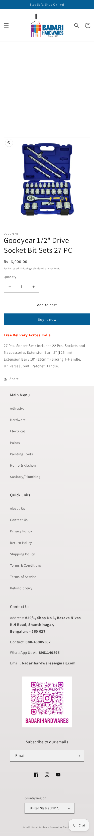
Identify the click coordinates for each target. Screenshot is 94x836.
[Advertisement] (47, 89)
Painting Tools (21, 454)
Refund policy (21, 588)
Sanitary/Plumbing (25, 476)
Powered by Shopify (60, 827)
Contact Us (19, 520)
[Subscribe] (78, 756)
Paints (15, 442)
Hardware (18, 419)
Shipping (25, 268)
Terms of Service (23, 576)
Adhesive (17, 408)
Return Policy (21, 542)
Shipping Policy (22, 554)
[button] (6, 25)
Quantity (10, 277)
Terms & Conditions (26, 565)
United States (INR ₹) (44, 808)
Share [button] (14, 378)
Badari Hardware (40, 827)
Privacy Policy (21, 531)
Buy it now (47, 319)
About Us (17, 508)
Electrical (17, 431)
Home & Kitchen (23, 465)
